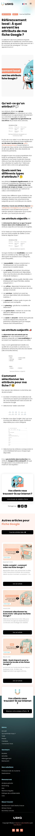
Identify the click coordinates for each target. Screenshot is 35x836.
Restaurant (5, 761)
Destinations (6, 773)
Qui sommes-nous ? (9, 734)
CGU (3, 796)
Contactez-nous (7, 744)
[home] (7, 4)
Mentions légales (7, 791)
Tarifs (3, 736)
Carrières (5, 741)
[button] (24, 4)
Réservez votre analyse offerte (17, 711)
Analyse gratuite (7, 783)
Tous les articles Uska (17, 532)
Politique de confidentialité (11, 793)
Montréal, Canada (8, 811)
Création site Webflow (22, 823)
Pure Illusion (17, 825)
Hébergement (6, 758)
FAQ (3, 788)
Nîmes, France (6, 808)
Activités (4, 756)
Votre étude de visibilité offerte (17, 499)
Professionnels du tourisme (11, 771)
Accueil (4, 731)
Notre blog (5, 786)
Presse (4, 738)
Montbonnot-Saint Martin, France (13, 806)
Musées (4, 753)
